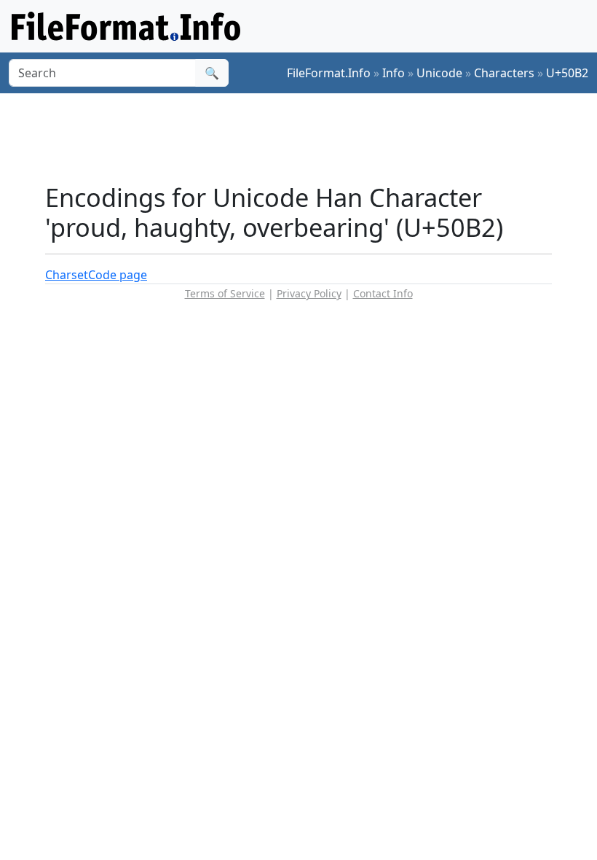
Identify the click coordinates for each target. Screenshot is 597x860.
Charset (66, 275)
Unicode (439, 73)
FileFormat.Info (329, 73)
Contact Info (383, 293)
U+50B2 (567, 73)
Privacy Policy (309, 293)
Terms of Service (225, 293)
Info (393, 73)
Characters (504, 73)
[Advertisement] (310, 138)
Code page (117, 275)
